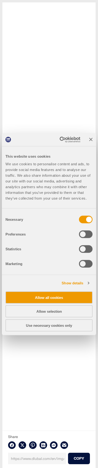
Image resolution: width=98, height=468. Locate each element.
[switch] (86, 234)
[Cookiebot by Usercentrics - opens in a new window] (60, 139)
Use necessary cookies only (49, 325)
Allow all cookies (49, 297)
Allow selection (49, 311)
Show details (72, 283)
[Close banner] (91, 139)
